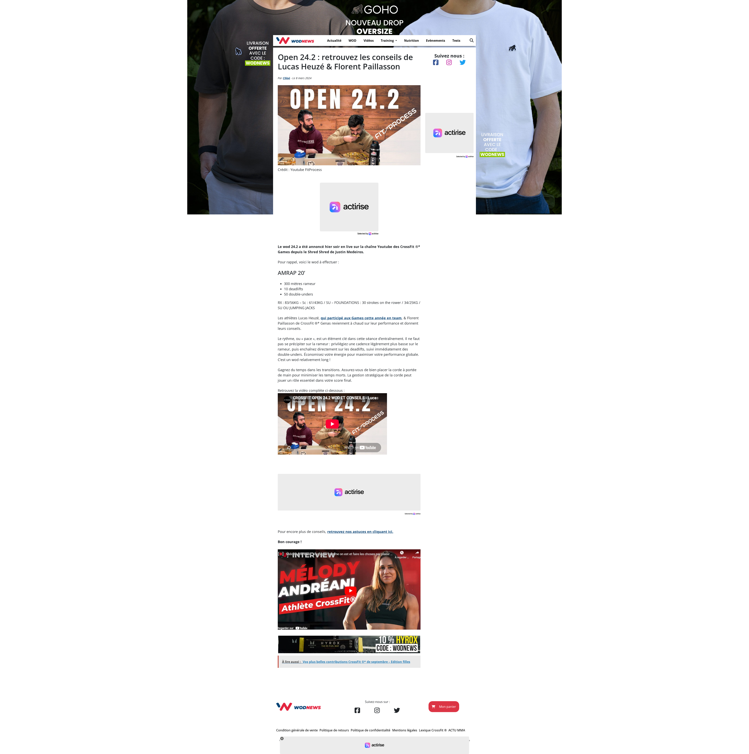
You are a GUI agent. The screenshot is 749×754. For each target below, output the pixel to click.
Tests (456, 40)
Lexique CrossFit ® (433, 730)
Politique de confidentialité (370, 730)
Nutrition (411, 40)
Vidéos (369, 40)
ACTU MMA (456, 730)
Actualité (334, 40)
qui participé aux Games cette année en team (361, 318)
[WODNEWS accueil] (295, 40)
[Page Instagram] (377, 710)
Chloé (286, 78)
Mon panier (447, 706)
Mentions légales (404, 730)
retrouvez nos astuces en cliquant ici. (360, 531)
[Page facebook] (357, 710)
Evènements (435, 40)
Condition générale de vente (297, 730)
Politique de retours (334, 730)
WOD (352, 40)
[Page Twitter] (397, 710)
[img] (472, 40)
